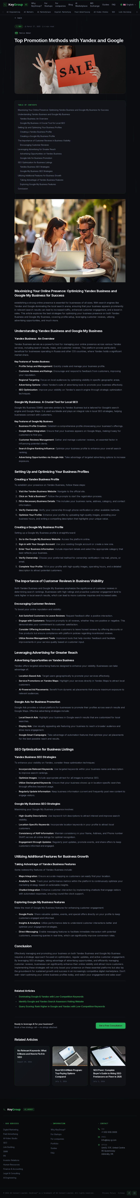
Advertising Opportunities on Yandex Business (41, 154)
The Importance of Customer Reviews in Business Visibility (44, 140)
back (20, 18)
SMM (5, 1151)
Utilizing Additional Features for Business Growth (39, 175)
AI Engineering (13, 12)
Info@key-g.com (108, 1140)
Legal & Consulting (11, 1173)
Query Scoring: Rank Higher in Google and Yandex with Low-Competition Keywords (62, 1006)
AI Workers (28, 12)
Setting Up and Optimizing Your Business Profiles (40, 127)
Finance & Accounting (13, 1169)
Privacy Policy (109, 1193)
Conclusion (23, 188)
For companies (60, 4)
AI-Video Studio (101, 12)
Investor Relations (11, 1160)
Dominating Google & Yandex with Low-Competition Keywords (51, 996)
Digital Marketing (63, 12)
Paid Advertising (82, 12)
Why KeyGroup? (36, 4)
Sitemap (121, 1193)
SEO (113, 12)
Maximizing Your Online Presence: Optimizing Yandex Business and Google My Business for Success (63, 110)
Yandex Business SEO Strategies (34, 167)
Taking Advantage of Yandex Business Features (41, 180)
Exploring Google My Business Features (38, 184)
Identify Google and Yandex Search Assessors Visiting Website (51, 1001)
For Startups (48, 4)
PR (4, 1156)
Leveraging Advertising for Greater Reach (37, 149)
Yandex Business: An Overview (34, 119)
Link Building (125, 12)
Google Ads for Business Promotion (36, 158)
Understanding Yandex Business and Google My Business (44, 114)
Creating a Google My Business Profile (37, 136)
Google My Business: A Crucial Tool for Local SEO (42, 123)
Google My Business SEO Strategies (36, 171)
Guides (105, 4)
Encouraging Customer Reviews (34, 145)
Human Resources (11, 1164)
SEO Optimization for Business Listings (35, 162)
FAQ (113, 4)
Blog (70, 4)
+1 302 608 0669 (109, 1132)
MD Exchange (95, 4)
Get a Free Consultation (110, 1025)
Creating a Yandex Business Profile (36, 132)
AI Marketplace (81, 4)
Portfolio (54, 1143)
